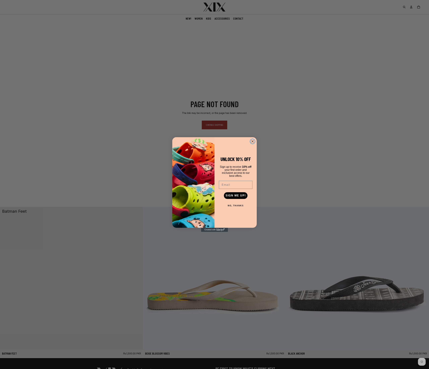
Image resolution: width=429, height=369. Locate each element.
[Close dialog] (252, 141)
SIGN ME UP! (236, 195)
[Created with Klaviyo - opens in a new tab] (214, 230)
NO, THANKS (236, 205)
